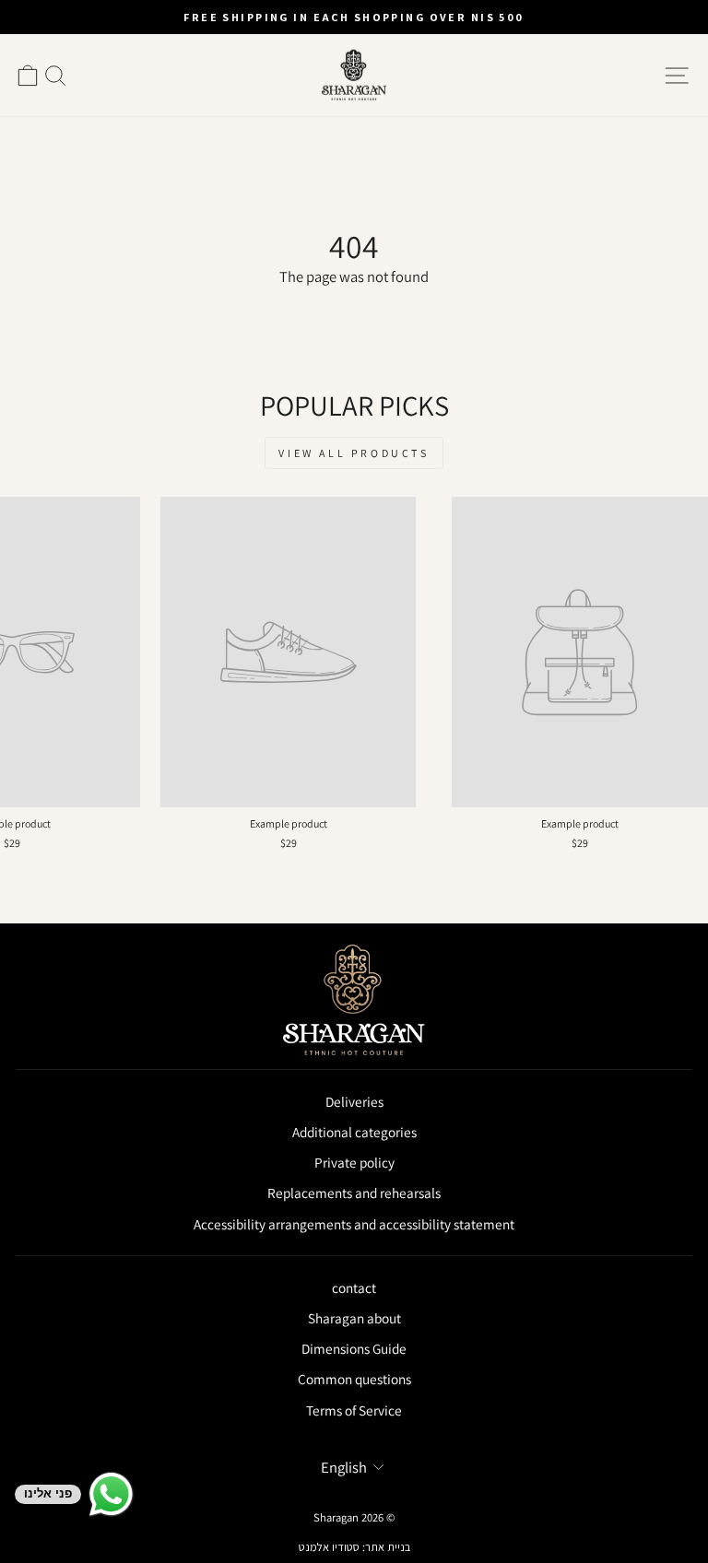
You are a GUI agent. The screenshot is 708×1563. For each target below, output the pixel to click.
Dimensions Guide (354, 1348)
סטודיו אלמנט (329, 1547)
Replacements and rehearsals (354, 1192)
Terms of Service (354, 1410)
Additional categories (354, 1131)
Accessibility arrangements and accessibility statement (354, 1224)
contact (354, 1287)
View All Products (353, 453)
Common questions (354, 1378)
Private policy (354, 1162)
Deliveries (354, 1101)
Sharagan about (354, 1318)
